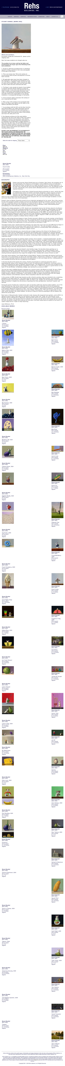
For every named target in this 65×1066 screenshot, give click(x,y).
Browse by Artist (6, 308)
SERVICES (16, 16)
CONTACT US (55, 16)
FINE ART (10, 16)
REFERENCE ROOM (32, 16)
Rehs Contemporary (56, 7)
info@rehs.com (37, 1060)
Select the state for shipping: (10, 140)
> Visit (47, 7)
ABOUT (48, 16)
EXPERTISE (23, 16)
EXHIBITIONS (41, 16)
